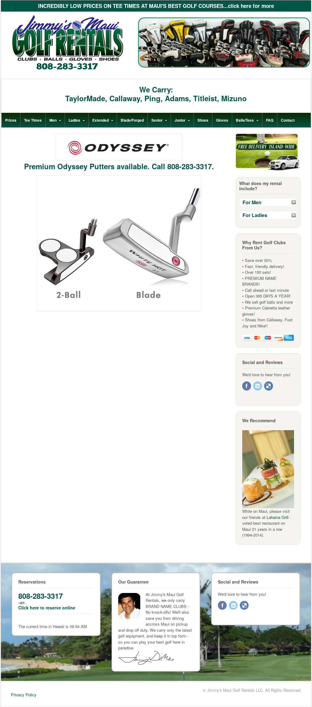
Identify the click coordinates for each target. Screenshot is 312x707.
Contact (288, 120)
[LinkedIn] (258, 386)
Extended (100, 120)
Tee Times (33, 120)
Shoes (202, 120)
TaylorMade (85, 98)
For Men (252, 202)
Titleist (205, 98)
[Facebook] (247, 386)
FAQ (269, 120)
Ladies (74, 120)
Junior (180, 120)
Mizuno (234, 98)
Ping (152, 98)
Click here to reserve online (46, 608)
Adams (177, 98)
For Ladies (255, 215)
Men (53, 120)
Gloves (222, 120)
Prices (10, 120)
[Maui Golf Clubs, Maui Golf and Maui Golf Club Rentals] (67, 69)
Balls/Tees (245, 120)
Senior (157, 120)
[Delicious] (269, 386)
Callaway (124, 98)
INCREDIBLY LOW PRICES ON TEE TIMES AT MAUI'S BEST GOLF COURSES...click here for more (156, 5)
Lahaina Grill (278, 517)
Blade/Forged (132, 120)
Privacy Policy (24, 695)
